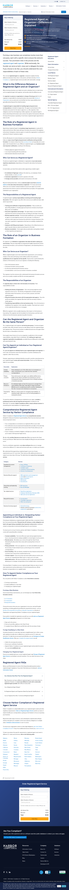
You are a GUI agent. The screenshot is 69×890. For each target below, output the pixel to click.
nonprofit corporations (27, 610)
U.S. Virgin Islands (52, 94)
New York (27, 752)
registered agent (8, 63)
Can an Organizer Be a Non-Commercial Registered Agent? (19, 695)
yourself (19, 174)
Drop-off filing (24, 464)
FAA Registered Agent (53, 110)
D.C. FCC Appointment (53, 108)
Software (28, 6)
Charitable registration (26, 500)
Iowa (15, 742)
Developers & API (44, 864)
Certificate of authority (26, 466)
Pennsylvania (28, 765)
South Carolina (39, 740)
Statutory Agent (52, 80)
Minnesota (16, 761)
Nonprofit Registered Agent (55, 86)
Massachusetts (17, 756)
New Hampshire (29, 745)
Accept (63, 886)
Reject (59, 886)
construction (37, 507)
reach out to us (40, 728)
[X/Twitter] (6, 872)
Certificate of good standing (27, 469)
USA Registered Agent (53, 75)
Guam (49, 97)
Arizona (5, 742)
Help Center (25, 852)
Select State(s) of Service (10, 22)
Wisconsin (37, 761)
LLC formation (8, 598)
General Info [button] (51, 61)
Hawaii (4, 765)
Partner (51, 6)
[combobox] (12, 24)
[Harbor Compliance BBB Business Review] (47, 872)
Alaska (4, 740)
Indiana (15, 740)
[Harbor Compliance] (10, 847)
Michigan (16, 759)
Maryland (16, 754)
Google (48, 46)
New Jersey (27, 747)
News (23, 861)
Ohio (26, 759)
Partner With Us (44, 861)
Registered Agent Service (20, 416)
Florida (4, 760)
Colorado (5, 749)
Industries (43, 6)
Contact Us (43, 852)
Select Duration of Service (10, 27)
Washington (38, 756)
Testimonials (43, 855)
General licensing (24, 506)
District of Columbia (5, 757)
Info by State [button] (51, 67)
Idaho (4, 767)
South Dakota (38, 742)
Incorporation (23, 498)
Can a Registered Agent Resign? (12, 687)
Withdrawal (23, 480)
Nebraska (27, 740)
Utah (36, 749)
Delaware (5, 754)
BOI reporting (23, 485)
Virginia (37, 754)
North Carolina (28, 754)
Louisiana (16, 749)
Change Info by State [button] (53, 70)
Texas (36, 747)
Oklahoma (27, 761)
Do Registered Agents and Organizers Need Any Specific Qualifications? (22, 691)
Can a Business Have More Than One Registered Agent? (18, 676)
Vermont (37, 752)
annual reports (29, 476)
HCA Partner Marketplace (28, 855)
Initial (21, 476)
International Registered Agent (55, 91)
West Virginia (38, 759)
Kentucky (16, 747)
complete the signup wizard (26, 638)
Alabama (5, 738)
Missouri (16, 765)
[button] (55, 872)
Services (35, 6)
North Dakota (28, 756)
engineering (23, 509)
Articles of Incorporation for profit (11, 610)
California (5, 747)
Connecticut (6, 752)
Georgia (5, 762)
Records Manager (24, 487)
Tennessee (38, 745)
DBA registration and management (29, 475)
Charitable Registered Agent (55, 103)
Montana (27, 738)
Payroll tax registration (26, 491)
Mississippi (16, 763)
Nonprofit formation (10, 602)
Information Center (61, 6)
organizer (20, 63)
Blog (23, 858)
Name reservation (24, 478)
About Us (42, 849)
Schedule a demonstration (13, 722)
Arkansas (5, 745)
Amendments (23, 481)
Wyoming (37, 763)
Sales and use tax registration (27, 494)
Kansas (15, 745)
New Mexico (28, 749)
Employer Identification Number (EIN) (29, 493)
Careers (42, 858)
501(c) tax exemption (25, 502)
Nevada (26, 742)
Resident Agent (51, 78)
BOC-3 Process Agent (53, 105)
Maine (15, 752)
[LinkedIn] (9, 872)
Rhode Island (38, 738)
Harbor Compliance (8, 6)
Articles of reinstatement (26, 471)
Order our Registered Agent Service (25, 710)
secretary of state (27, 142)
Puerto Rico (6, 769)
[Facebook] (4, 872)
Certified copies (24, 467)
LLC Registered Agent (53, 83)
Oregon (26, 763)
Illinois (15, 738)
